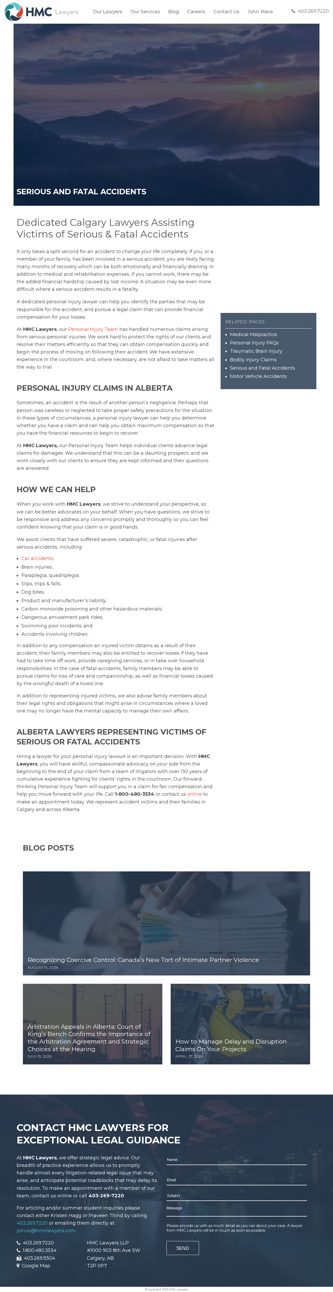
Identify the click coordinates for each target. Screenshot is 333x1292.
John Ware (260, 12)
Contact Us (226, 12)
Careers (196, 12)
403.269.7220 (32, 1223)
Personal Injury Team (93, 329)
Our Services (145, 12)
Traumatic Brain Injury (256, 351)
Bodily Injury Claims (253, 360)
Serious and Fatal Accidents (262, 368)
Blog (173, 12)
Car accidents (37, 558)
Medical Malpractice (253, 334)
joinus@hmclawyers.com (46, 1230)
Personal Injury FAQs (254, 343)
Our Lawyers (107, 12)
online (194, 794)
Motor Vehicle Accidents (258, 376)
